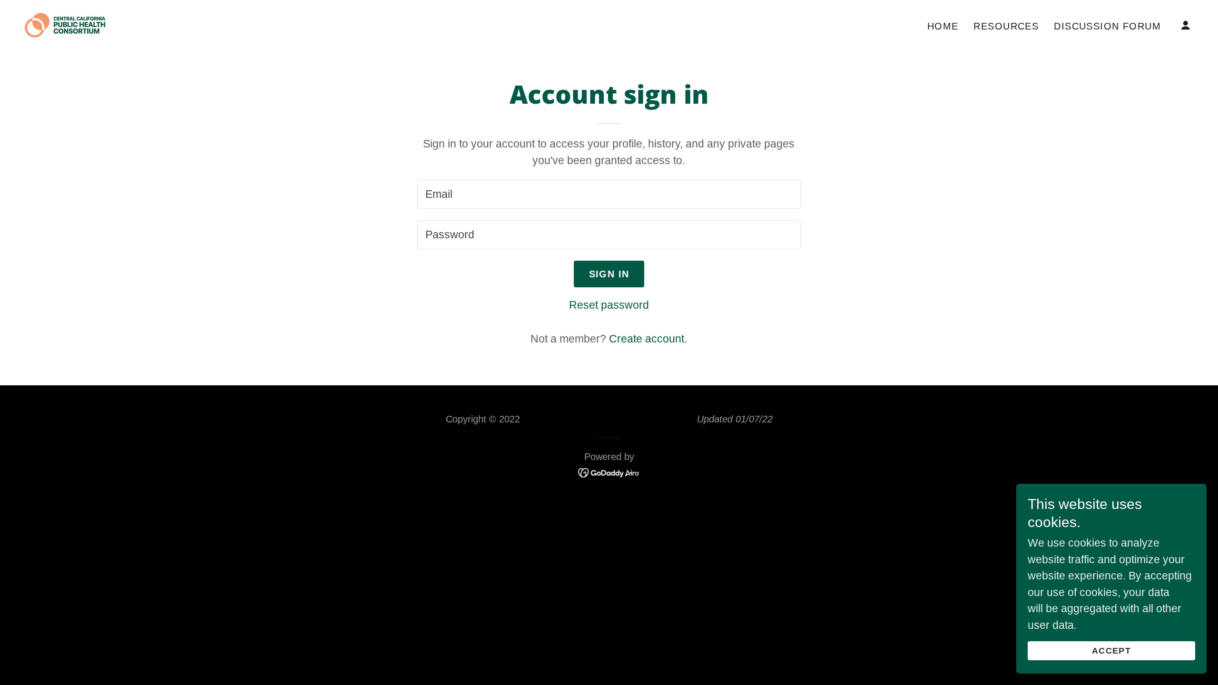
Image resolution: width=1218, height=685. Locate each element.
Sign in (609, 274)
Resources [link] (1006, 26)
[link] (65, 24)
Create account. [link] (648, 339)
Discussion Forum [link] (1107, 26)
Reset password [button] (609, 305)
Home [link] (943, 26)
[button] (1185, 25)
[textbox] (608, 194)
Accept (1111, 651)
